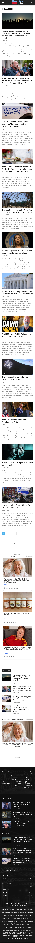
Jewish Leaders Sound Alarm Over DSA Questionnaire (17, 506)
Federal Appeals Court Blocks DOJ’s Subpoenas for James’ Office (17, 252)
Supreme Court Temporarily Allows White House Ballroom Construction (17, 292)
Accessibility (27, 772)
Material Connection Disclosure (18, 782)
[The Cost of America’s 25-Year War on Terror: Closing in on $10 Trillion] (17, 200)
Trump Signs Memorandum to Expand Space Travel (15, 378)
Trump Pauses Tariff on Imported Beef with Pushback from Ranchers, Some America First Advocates (17, 169)
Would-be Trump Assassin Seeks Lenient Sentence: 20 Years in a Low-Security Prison (22, 823)
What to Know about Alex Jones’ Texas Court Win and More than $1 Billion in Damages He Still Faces (17, 80)
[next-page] (15, 533)
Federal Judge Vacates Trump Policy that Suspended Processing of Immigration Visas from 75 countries (17, 34)
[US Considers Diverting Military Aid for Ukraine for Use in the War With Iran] (6, 814)
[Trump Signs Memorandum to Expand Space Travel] (17, 367)
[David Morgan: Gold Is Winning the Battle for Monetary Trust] (17, 324)
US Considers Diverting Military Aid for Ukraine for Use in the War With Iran (23, 814)
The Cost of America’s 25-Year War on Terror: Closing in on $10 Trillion (17, 211)
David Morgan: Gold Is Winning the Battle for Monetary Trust (17, 335)
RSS (16, 785)
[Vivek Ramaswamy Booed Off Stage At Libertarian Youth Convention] (6, 805)
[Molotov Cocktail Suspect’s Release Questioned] (17, 452)
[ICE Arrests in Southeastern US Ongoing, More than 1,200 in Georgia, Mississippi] (17, 111)
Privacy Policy (6, 784)
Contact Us (27, 780)
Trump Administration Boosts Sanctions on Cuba (15, 421)
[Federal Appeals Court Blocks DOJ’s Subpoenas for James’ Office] (17, 240)
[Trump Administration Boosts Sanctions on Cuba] (17, 409)
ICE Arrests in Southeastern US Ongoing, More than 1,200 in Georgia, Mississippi (15, 123)
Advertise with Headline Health (28, 776)
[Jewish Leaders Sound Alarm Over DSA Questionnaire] (17, 495)
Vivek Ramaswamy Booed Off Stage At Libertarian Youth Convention (21, 804)
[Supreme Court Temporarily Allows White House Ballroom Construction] (17, 281)
